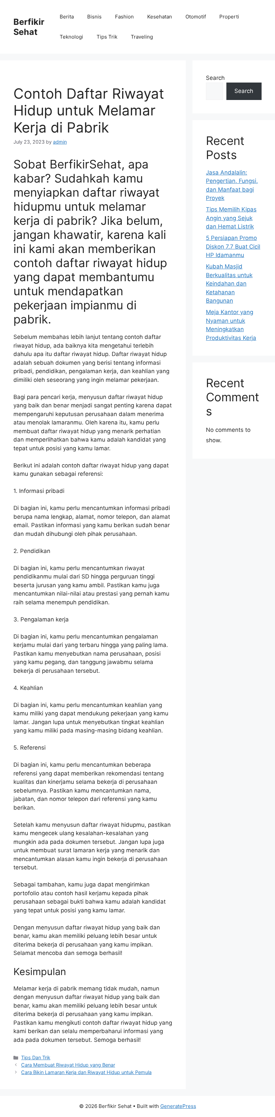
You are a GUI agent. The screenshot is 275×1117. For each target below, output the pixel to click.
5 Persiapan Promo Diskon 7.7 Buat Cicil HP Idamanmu (233, 246)
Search (215, 77)
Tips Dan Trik (35, 1057)
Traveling (142, 37)
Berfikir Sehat (28, 27)
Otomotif (195, 16)
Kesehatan (159, 16)
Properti (229, 16)
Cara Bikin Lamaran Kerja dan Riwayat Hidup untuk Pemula (86, 1072)
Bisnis (94, 16)
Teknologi (71, 37)
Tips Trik (107, 37)
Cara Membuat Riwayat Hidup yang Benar (68, 1065)
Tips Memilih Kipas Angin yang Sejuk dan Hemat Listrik (231, 218)
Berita (67, 16)
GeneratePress (178, 1106)
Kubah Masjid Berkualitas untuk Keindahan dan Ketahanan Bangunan (229, 283)
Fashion (124, 16)
